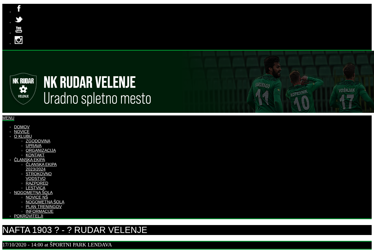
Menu (8, 117)
